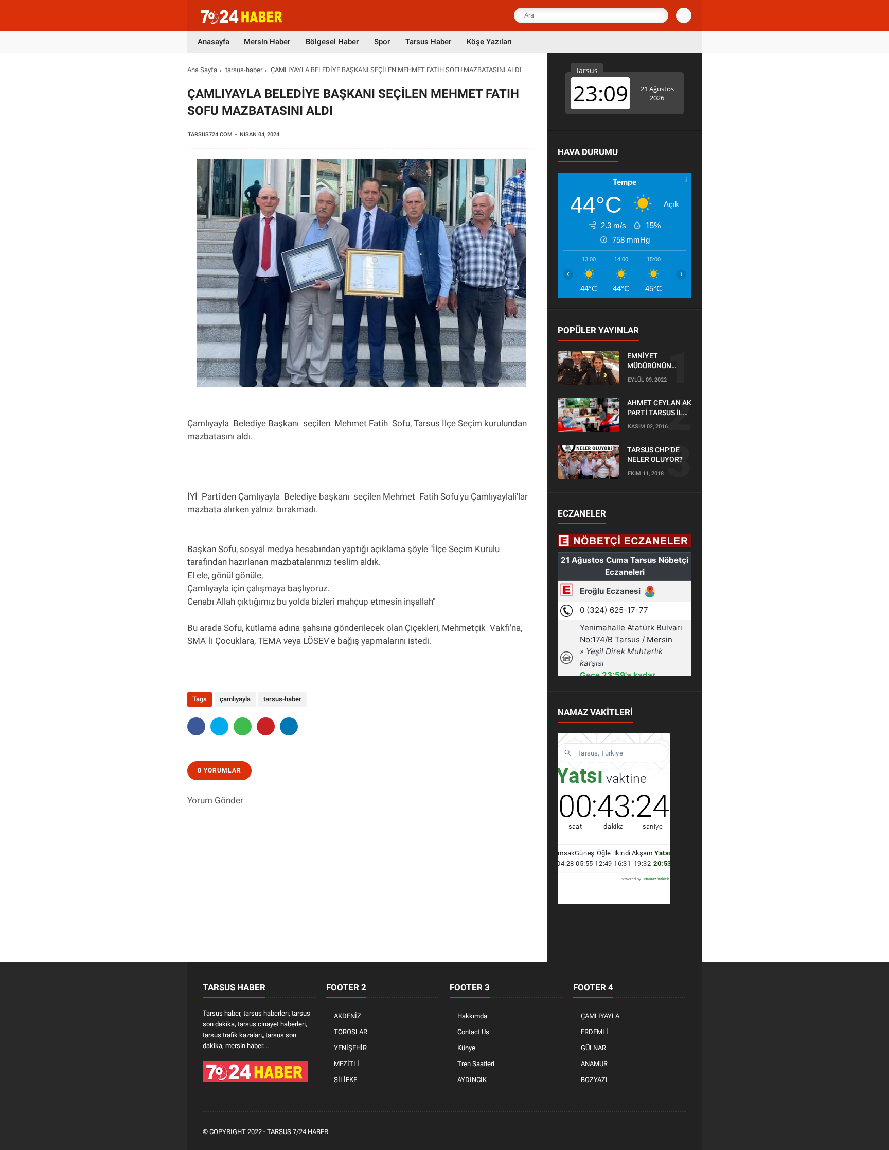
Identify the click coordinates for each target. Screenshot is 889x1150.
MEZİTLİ (346, 1064)
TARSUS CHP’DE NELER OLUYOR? (655, 454)
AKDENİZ (347, 1016)
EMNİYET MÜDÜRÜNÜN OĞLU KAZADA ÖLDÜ (651, 361)
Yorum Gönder (215, 800)
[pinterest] (266, 726)
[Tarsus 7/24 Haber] (242, 21)
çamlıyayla (235, 699)
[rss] (681, 1132)
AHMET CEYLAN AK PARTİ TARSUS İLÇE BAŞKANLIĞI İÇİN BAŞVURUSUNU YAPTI (659, 408)
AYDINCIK (472, 1080)
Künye (466, 1048)
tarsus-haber (243, 70)
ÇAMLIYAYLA (600, 1016)
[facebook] (196, 726)
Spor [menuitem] (382, 41)
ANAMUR (594, 1064)
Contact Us (473, 1032)
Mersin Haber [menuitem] (267, 41)
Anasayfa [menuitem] (213, 41)
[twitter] (219, 726)
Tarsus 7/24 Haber (297, 1132)
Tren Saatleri (475, 1064)
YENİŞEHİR (350, 1048)
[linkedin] (289, 726)
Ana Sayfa (202, 70)
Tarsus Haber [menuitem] (428, 41)
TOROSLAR (350, 1032)
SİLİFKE (345, 1080)
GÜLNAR (593, 1048)
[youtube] (667, 1132)
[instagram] (653, 1132)
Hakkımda (472, 1016)
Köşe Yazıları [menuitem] (489, 41)
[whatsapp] (243, 726)
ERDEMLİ (594, 1032)
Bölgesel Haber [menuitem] (332, 41)
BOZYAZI (594, 1080)
